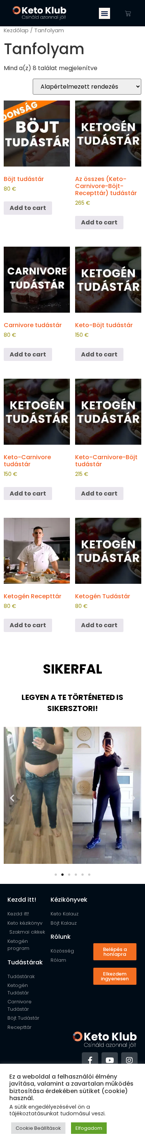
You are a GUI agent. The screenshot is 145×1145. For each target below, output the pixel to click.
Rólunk (61, 936)
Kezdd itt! (21, 899)
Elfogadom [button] (88, 1128)
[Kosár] (128, 13)
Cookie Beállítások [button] (38, 1128)
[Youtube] (110, 1060)
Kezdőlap (16, 30)
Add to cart (28, 208)
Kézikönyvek (69, 899)
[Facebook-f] (90, 1060)
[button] (104, 13)
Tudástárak (25, 962)
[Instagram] (129, 1060)
